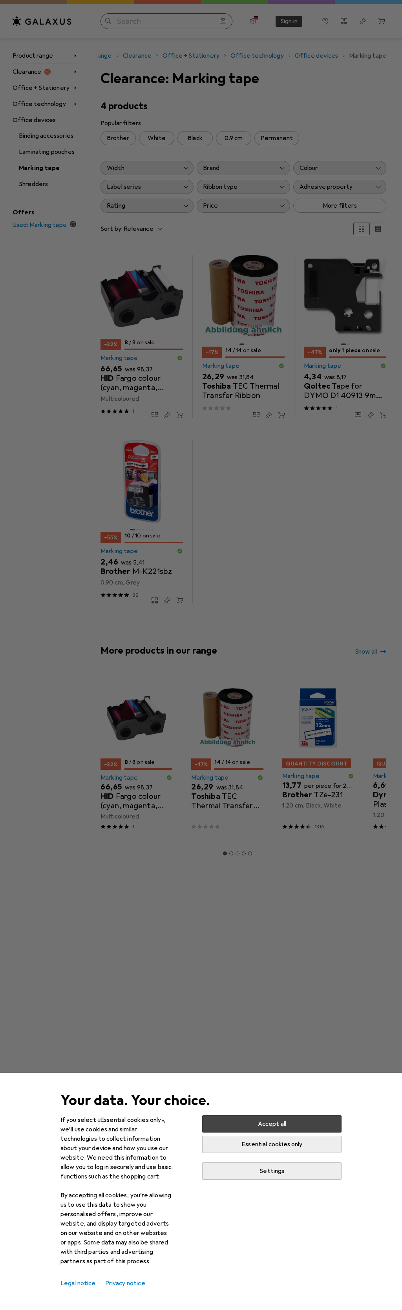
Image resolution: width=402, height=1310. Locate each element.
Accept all (272, 1124)
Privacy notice (125, 1283)
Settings (271, 1171)
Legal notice (78, 1283)
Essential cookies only (272, 1144)
